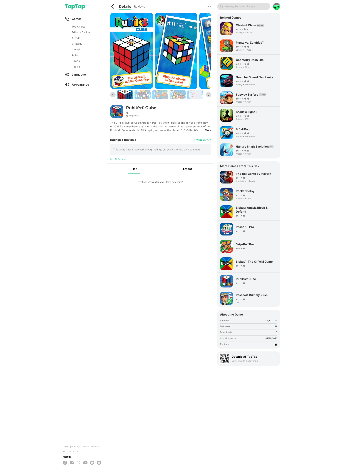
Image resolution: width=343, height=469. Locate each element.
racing (76, 66)
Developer (68, 446)
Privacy (95, 446)
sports (76, 60)
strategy (77, 43)
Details (125, 6)
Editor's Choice (81, 32)
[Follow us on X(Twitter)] (78, 463)
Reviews (139, 6)
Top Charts (78, 26)
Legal (78, 446)
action (75, 55)
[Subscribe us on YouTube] (85, 463)
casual (76, 49)
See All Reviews (118, 159)
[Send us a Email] (99, 463)
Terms (86, 446)
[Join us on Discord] (72, 463)
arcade (76, 37)
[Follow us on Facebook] (65, 463)
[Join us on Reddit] (92, 463)
